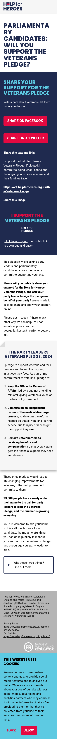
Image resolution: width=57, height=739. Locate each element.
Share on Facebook (25, 121)
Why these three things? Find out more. (29, 565)
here (6, 719)
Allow (29, 730)
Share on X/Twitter (25, 138)
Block (11, 730)
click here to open (16, 241)
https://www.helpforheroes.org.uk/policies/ (26, 636)
